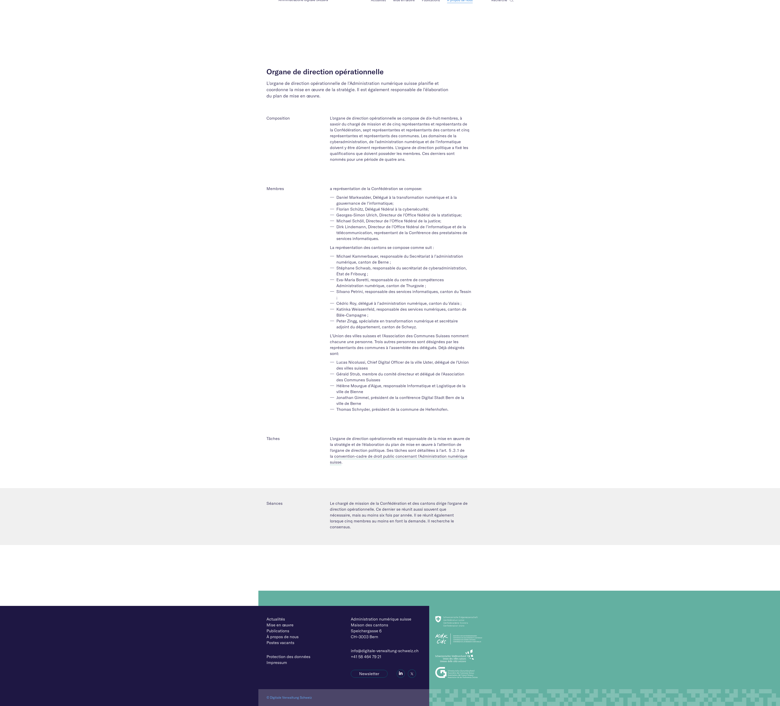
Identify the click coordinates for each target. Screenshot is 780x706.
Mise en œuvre (280, 624)
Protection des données (288, 656)
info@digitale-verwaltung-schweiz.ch (385, 650)
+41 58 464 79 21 (366, 656)
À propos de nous (282, 636)
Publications (277, 630)
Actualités (275, 619)
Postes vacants (280, 642)
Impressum (276, 662)
